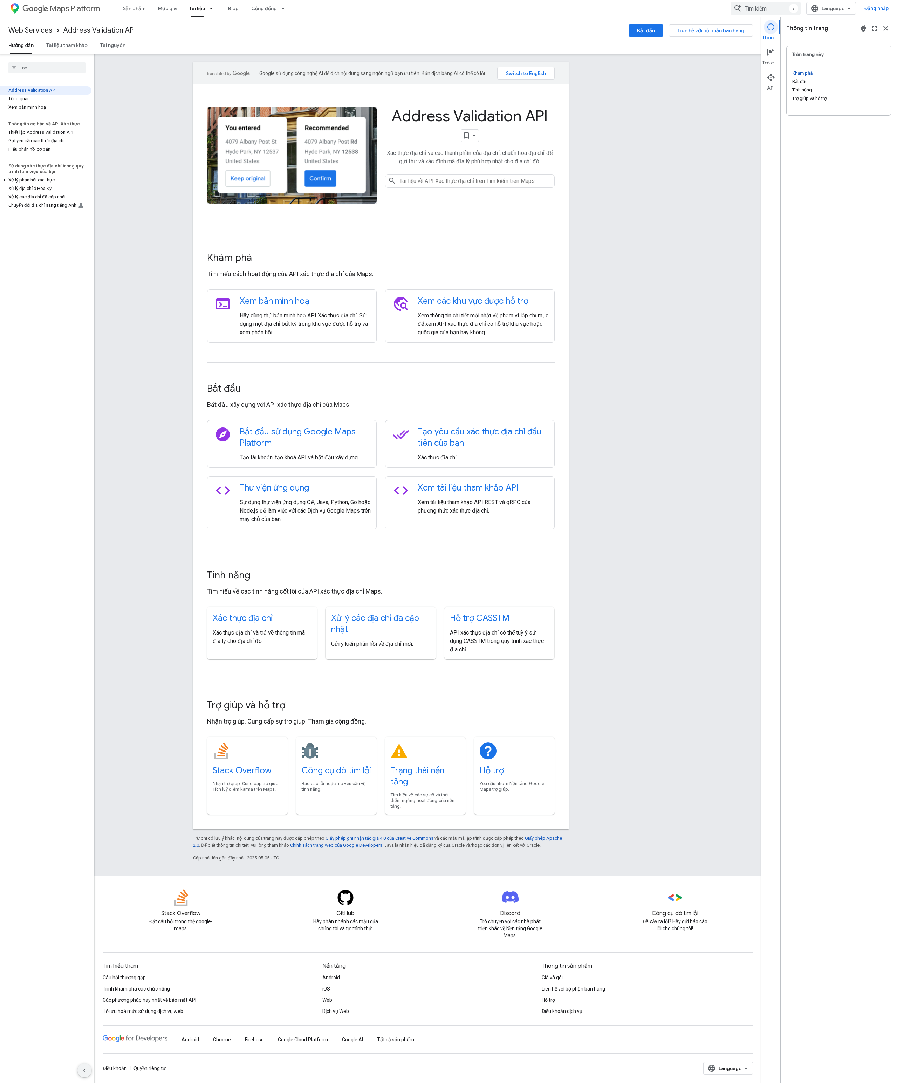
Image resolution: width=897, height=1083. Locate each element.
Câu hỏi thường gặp (124, 977)
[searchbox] (47, 67)
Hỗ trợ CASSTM (479, 618)
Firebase (254, 1039)
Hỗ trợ (492, 770)
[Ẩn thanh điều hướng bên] (84, 1070)
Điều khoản (115, 1068)
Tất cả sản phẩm (395, 1039)
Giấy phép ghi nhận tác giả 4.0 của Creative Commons (379, 838)
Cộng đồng (264, 8)
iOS (326, 989)
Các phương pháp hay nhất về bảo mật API (149, 1000)
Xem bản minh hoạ (274, 301)
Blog (233, 8)
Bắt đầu (646, 30)
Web (327, 1000)
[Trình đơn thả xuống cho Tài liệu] (213, 8)
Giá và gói (552, 977)
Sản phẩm (134, 8)
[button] (45, 180)
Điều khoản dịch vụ (562, 1011)
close (886, 28)
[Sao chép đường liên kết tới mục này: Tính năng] (260, 576)
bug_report (863, 28)
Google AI (352, 1039)
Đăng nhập (876, 8)
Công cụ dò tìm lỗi (336, 770)
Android (331, 977)
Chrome (222, 1039)
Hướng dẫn (21, 45)
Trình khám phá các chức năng (136, 989)
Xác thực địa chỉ (243, 618)
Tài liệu (197, 8)
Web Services (30, 30)
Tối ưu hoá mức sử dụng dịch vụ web (143, 1011)
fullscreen (874, 28)
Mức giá (167, 8)
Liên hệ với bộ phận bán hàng (711, 30)
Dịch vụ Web (335, 1011)
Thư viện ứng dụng (274, 487)
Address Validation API (99, 30)
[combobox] (766, 8)
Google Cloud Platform (303, 1039)
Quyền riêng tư (149, 1068)
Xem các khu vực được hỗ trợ (473, 301)
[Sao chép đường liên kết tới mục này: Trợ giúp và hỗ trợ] (295, 706)
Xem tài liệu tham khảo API (468, 487)
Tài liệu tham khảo (67, 45)
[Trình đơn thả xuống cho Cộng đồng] (285, 8)
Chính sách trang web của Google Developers (336, 845)
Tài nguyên (112, 45)
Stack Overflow (242, 770)
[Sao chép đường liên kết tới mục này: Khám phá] (261, 258)
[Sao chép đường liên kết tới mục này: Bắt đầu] (250, 389)
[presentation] (381, 258)
